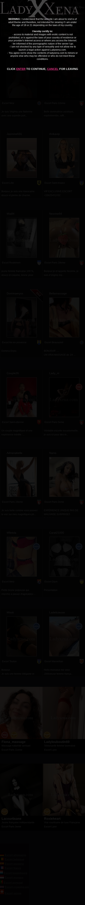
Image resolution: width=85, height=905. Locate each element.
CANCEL (53, 68)
